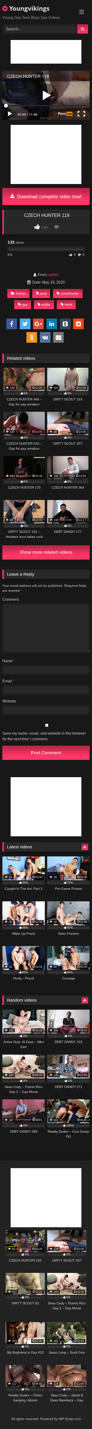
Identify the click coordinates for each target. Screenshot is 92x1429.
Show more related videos (46, 552)
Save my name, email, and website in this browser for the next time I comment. (44, 736)
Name (8, 661)
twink (68, 304)
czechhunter (70, 293)
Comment (10, 599)
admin (53, 275)
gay (24, 304)
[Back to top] (77, 1415)
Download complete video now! (49, 196)
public (46, 304)
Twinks (21, 293)
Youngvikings (29, 8)
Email (8, 681)
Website (9, 701)
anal (43, 293)
